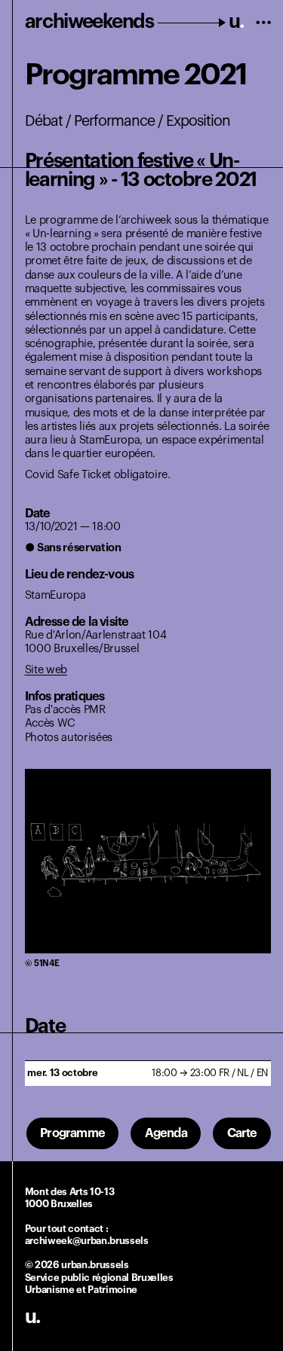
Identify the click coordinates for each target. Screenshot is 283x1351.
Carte (242, 1133)
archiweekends (135, 22)
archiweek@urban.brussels (87, 1241)
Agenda (166, 1133)
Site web (46, 670)
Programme (72, 1133)
